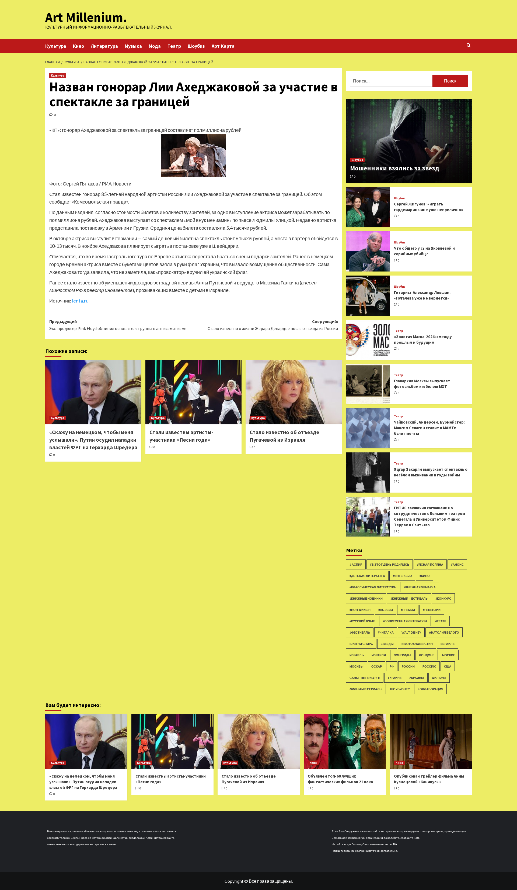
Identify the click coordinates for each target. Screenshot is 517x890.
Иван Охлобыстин (417, 643)
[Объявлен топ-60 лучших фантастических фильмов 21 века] (345, 741)
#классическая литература (373, 587)
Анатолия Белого (444, 632)
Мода (155, 46)
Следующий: (273, 325)
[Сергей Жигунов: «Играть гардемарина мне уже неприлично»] (368, 207)
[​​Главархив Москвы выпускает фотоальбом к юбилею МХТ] (368, 384)
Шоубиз (196, 46)
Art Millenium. (86, 17)
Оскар (376, 666)
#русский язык (362, 621)
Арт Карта (223, 46)
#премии (408, 609)
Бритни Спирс (361, 643)
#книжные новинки (366, 598)
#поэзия (385, 609)
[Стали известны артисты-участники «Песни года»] (193, 392)
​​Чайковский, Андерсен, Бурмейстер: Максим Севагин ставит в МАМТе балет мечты (429, 428)
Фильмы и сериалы (366, 689)
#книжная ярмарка (420, 587)
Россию (429, 666)
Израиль (357, 655)
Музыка (133, 46)
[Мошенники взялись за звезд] (409, 141)
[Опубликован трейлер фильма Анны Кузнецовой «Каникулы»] (431, 741)
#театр (440, 621)
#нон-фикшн (360, 609)
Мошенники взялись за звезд (394, 168)
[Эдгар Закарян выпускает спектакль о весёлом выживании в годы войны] (368, 472)
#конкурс (443, 598)
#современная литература (405, 621)
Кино (78, 46)
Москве (448, 655)
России (408, 666)
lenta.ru (80, 301)
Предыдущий (117, 325)
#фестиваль (360, 632)
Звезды (387, 643)
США (447, 666)
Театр (174, 46)
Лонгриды (402, 655)
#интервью (402, 576)
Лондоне (426, 655)
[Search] (468, 45)
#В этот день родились (389, 564)
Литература (104, 46)
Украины (416, 677)
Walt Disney (411, 632)
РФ (392, 666)
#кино (425, 576)
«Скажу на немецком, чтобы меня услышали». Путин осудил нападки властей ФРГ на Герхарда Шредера (93, 440)
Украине (394, 677)
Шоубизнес (400, 689)
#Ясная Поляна (430, 564)
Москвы (357, 666)
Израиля (379, 655)
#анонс (457, 564)
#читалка (386, 632)
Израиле (448, 643)
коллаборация (430, 689)
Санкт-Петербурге (365, 677)
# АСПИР (356, 564)
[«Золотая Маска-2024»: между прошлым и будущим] (368, 340)
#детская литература (367, 576)
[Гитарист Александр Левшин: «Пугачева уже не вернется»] (368, 296)
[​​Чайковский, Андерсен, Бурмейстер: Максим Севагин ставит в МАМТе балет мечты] (368, 428)
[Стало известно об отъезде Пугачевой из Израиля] (294, 392)
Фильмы (439, 677)
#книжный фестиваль (409, 598)
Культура (55, 46)
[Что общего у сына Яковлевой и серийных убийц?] (368, 251)
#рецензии (432, 609)
